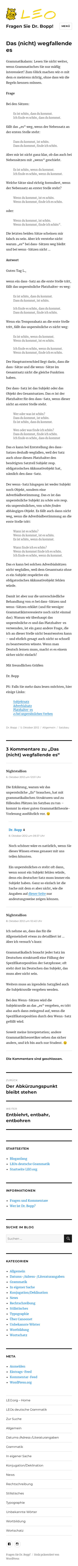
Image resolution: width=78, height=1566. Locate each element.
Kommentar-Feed (23, 1377)
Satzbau (64, 727)
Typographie (19, 1314)
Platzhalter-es (23, 710)
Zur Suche (14, 1419)
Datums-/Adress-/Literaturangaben (37, 1276)
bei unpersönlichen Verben (33, 714)
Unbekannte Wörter (25, 1324)
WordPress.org (21, 1382)
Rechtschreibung (22, 1303)
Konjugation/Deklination (29, 1292)
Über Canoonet (21, 1319)
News (14, 1298)
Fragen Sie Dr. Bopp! (29, 26)
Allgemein (48, 727)
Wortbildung (19, 1330)
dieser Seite (37, 894)
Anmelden (17, 1366)
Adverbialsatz (22, 706)
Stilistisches (19, 1308)
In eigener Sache (22, 1287)
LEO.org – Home (18, 1400)
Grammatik (18, 1282)
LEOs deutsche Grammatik (30, 1164)
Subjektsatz (21, 702)
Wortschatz (18, 1335)
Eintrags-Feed (21, 1372)
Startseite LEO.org (23, 1169)
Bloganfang (18, 1158)
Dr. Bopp (11, 727)
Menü (66, 26)
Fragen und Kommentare (29, 1200)
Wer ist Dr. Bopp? (23, 1206)
